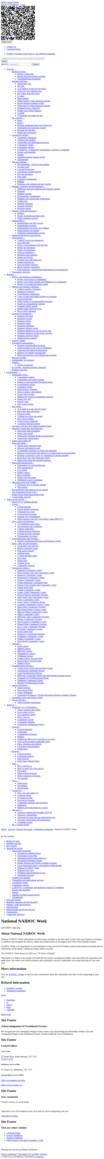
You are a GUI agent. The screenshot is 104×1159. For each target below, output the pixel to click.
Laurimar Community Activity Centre (33, 604)
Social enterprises (24, 299)
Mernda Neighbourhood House (30, 683)
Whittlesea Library (25, 656)
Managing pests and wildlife (24, 482)
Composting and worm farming (30, 379)
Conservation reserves (21, 497)
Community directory (21, 272)
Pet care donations (25, 174)
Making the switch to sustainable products (35, 397)
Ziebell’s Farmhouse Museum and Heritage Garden (39, 541)
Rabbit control (23, 472)
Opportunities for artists (27, 536)
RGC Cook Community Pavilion (31, 626)
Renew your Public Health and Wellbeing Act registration (41, 282)
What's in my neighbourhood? (25, 502)
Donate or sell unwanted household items (35, 382)
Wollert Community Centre (28, 639)
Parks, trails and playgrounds (24, 543)
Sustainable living (19, 375)
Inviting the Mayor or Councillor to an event (36, 739)
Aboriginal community (27, 137)
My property (17, 118)
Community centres (20, 568)
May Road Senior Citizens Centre (31, 609)
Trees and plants (19, 443)
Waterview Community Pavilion (31, 634)
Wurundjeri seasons (25, 875)
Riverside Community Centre (29, 629)
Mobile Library (23, 663)
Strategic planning (25, 203)
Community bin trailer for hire (30, 115)
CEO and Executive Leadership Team (33, 741)
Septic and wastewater (26, 133)
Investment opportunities (22, 343)
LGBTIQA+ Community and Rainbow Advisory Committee (43, 150)
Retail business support (27, 338)
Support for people (20, 135)
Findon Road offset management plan (28, 494)
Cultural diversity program (28, 534)
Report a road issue (25, 74)
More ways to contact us (11, 1085)
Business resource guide (27, 328)
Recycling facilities (25, 419)
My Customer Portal (20, 825)
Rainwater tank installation (28, 431)
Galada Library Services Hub (29, 658)
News (14, 781)
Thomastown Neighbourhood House (33, 678)
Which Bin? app (24, 84)
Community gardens (26, 377)
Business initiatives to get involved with (34, 331)
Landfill (20, 113)
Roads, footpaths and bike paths (31, 216)
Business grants (24, 323)
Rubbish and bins (19, 81)
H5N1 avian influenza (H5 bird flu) (32, 245)
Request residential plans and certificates (34, 125)
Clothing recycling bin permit (29, 416)
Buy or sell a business (26, 311)
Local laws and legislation (28, 746)
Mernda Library (24, 648)
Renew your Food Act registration (31, 279)
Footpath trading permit (27, 306)
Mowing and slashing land (28, 448)
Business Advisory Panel (28, 335)
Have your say (23, 717)
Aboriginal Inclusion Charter (29, 860)
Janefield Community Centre (29, 570)
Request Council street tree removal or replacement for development (46, 453)
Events (15, 504)
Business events (24, 321)
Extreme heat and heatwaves (29, 260)
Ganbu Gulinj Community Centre (31, 592)
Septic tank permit (25, 433)
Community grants (25, 145)
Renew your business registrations (26, 277)
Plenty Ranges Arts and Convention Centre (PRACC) (40, 519)
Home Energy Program (27, 389)
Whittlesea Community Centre (30, 636)
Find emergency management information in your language (42, 269)
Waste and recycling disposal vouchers (33, 106)
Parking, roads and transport (24, 211)
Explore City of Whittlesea (28, 516)
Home (3, 829)
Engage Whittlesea (14, 1135)
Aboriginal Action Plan (27, 856)
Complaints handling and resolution (32, 803)
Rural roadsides (24, 475)
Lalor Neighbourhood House (29, 673)
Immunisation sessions (26, 225)
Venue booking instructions (29, 702)
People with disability (26, 152)
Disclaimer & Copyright (28, 1154)
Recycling (16, 406)
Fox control (22, 470)
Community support (25, 147)
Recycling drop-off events (28, 93)
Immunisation (18, 221)
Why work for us (24, 766)
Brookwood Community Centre (31, 578)
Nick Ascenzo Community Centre (31, 622)
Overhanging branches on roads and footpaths (37, 450)
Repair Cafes (22, 402)
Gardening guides (24, 387)
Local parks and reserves (27, 546)
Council (15, 727)
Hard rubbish (23, 98)
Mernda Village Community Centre (32, 612)
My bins (20, 86)
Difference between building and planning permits (38, 189)
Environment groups (26, 384)
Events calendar (24, 507)
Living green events (25, 394)
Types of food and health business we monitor (37, 296)
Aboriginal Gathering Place (29, 853)
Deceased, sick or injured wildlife (31, 485)
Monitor (20, 737)
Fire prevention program (27, 265)
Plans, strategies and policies (29, 744)
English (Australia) (30, 54)
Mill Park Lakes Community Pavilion (33, 617)
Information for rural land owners (31, 128)
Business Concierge (25, 291)
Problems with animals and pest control (34, 184)
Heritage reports (24, 208)
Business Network (25, 316)
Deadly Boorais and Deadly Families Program (37, 863)
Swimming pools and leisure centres (27, 697)
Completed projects (25, 756)
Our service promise (26, 800)
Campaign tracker (24, 822)
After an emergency (25, 252)
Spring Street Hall (25, 631)
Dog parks (21, 177)
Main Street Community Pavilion (31, 607)
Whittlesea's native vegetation (30, 480)
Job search (21, 771)
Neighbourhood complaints (29, 79)
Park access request (25, 551)
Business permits (19, 357)
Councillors (22, 732)
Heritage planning (25, 206)
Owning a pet (23, 167)
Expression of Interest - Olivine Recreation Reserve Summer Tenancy (47, 695)
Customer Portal (24, 795)
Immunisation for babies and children (33, 228)
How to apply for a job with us (30, 768)
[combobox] (23, 58)
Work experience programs (28, 776)
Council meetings (24, 729)
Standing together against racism (31, 157)
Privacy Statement (9, 1154)
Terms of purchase (25, 365)
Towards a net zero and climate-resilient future (31, 426)
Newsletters (22, 785)
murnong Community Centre (29, 575)
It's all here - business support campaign (29, 367)
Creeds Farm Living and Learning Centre (35, 668)
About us (10, 705)
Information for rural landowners (31, 465)
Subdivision (22, 201)
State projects (23, 759)
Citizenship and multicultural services (33, 142)
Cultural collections (25, 529)
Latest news (22, 783)
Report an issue (18, 71)
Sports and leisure (19, 685)
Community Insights (26, 722)
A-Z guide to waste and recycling (31, 88)
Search (4, 64)
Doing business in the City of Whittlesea (34, 348)
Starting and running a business (25, 287)
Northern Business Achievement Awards (34, 333)
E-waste (20, 96)
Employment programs (27, 773)
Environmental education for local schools (30, 490)
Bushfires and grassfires (27, 255)
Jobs (14, 763)
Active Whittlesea (24, 693)
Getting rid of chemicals (27, 421)
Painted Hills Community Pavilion (32, 624)
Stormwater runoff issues (28, 438)
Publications (22, 749)
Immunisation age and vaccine (30, 223)
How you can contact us (27, 793)
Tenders (15, 362)
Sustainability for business (23, 360)
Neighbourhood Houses (22, 666)
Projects (15, 751)
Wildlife (20, 181)
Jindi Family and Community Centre (32, 597)
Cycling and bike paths (27, 556)
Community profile (25, 719)
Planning (21, 191)
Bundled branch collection (28, 108)
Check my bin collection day (29, 91)
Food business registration (28, 294)
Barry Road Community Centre (30, 641)
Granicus (40, 1156)
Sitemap (43, 1154)
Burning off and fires (26, 130)
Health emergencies (25, 262)
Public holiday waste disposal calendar (33, 101)
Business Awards (24, 318)
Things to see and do (15, 499)
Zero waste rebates (25, 404)
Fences (20, 123)
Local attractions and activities (25, 538)
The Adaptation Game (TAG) (24, 492)
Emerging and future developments (32, 350)
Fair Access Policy (25, 690)
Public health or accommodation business (35, 301)
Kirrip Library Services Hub (29, 661)
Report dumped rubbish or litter (30, 103)
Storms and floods (25, 257)
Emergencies (17, 238)
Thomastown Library (26, 653)
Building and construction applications (33, 199)
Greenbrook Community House (30, 671)
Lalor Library (23, 646)
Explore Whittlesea (14, 1138)
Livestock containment (27, 179)
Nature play (22, 560)
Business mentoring (25, 326)
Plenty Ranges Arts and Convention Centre (35, 573)
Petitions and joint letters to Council (32, 807)
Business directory (20, 370)
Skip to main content (10, 2)
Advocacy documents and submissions (33, 820)
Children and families (26, 140)
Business (10, 274)
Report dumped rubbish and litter (31, 76)
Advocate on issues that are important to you (36, 817)
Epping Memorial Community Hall (32, 582)
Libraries (16, 644)
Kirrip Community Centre (28, 600)
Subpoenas (22, 805)
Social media (22, 788)
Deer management (25, 468)
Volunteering (22, 159)
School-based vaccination (28, 230)
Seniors (20, 155)
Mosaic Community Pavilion (29, 619)
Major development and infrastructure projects (37, 355)
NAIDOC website (16, 974)
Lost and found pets (25, 169)
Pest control (22, 487)
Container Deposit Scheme (28, 424)
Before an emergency (26, 247)
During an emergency (26, 250)
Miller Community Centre (28, 614)
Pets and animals (19, 162)
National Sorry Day (25, 870)
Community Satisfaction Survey (31, 724)
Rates (19, 120)
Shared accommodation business (31, 304)
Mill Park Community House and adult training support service (44, 675)
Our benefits (22, 778)
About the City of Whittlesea (24, 707)
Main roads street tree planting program (34, 460)
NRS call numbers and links (13, 1080)
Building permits (24, 194)
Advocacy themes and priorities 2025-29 (34, 812)
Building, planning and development (27, 186)
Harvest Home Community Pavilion (32, 595)
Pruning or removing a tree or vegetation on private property (43, 455)
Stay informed (23, 243)
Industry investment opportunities (31, 353)
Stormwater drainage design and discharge (35, 436)
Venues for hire (18, 700)
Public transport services (27, 218)
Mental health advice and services (26, 235)
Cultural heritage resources (28, 531)
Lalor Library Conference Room (31, 602)
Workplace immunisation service (31, 233)
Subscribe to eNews (9, 1116)
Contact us (16, 790)
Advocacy (16, 810)
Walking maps (23, 553)
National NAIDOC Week (28, 868)
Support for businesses (21, 313)
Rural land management (22, 463)
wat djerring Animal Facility (29, 172)
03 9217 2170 (7, 1059)
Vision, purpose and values (28, 710)
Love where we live (25, 712)
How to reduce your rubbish (29, 392)
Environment (12, 372)
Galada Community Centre (28, 590)
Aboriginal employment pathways (31, 858)
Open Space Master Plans (28, 761)
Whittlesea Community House (30, 680)
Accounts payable (25, 798)
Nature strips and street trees (29, 446)
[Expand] (15, 69)
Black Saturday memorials (28, 267)
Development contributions (28, 196)
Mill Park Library (24, 651)
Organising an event (26, 512)
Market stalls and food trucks (29, 309)
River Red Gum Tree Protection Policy (34, 458)
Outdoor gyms (23, 563)
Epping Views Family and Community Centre (37, 585)
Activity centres (18, 340)
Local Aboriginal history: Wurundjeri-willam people (39, 865)
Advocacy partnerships (27, 815)
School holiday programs (28, 509)
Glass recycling (23, 414)
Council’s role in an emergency (30, 240)
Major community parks (27, 548)
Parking (20, 213)
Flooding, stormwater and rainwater (27, 428)
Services (11, 829)
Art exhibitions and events (28, 524)
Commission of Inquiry (27, 734)
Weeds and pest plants (26, 477)
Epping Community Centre (28, 580)
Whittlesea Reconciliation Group (31, 873)
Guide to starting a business (29, 289)
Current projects (24, 754)
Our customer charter (26, 715)
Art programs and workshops (29, 526)
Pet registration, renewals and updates (33, 164)
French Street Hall (25, 587)
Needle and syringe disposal (29, 111)
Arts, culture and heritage (22, 521)
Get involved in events (27, 514)
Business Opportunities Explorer (31, 345)
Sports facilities (23, 688)
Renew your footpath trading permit (32, 284)
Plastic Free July (24, 399)
